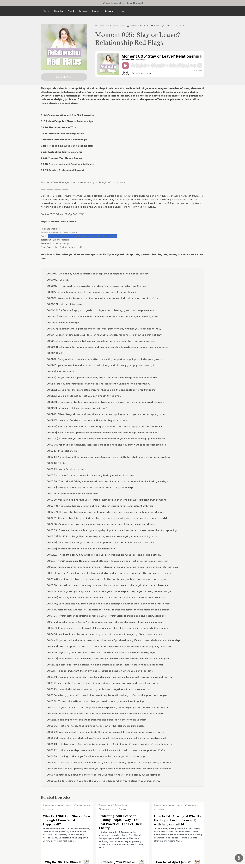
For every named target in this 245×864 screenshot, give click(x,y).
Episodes (58, 11)
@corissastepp (61, 240)
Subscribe (109, 11)
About (71, 11)
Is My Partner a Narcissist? (67, 247)
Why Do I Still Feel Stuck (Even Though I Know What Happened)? (66, 820)
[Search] (121, 11)
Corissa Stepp (61, 243)
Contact (95, 11)
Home (46, 11)
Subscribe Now (64, 77)
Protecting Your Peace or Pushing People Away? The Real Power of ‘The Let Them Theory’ (121, 821)
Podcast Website (50, 229)
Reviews (83, 11)
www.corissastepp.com (64, 232)
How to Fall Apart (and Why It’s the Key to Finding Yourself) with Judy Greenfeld (178, 820)
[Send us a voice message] (239, 858)
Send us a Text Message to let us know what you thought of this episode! (83, 182)
